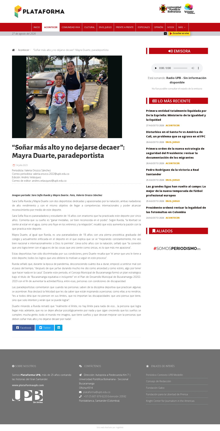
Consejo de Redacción (158, 381)
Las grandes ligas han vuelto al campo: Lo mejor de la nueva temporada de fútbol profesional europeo (176, 191)
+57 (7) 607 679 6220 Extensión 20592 (104, 396)
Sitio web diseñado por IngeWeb (110, 427)
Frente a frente (125, 27)
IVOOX (170, 27)
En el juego (105, 27)
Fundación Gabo (155, 387)
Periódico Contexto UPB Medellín (164, 374)
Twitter (47, 327)
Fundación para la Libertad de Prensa (167, 394)
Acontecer (50, 27)
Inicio (37, 27)
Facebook (25, 327)
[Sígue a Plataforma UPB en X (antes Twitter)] (165, 33)
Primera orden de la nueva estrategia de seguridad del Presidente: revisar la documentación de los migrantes (175, 153)
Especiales (144, 27)
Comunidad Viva (71, 27)
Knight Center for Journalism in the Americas (170, 400)
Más (180, 27)
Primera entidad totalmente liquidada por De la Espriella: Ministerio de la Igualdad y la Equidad (176, 115)
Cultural (89, 27)
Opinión (158, 27)
